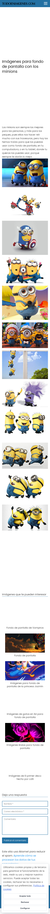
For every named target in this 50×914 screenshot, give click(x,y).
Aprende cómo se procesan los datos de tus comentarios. (19, 860)
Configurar (25, 908)
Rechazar (25, 902)
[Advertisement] (25, 33)
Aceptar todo (25, 896)
